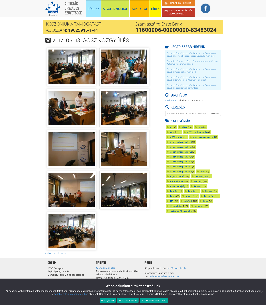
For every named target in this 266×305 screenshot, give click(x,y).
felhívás (197, 186)
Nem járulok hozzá (128, 300)
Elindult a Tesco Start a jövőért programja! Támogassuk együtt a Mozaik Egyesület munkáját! (191, 86)
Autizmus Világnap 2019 (181, 142)
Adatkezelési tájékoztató (154, 300)
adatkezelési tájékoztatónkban (71, 294)
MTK (172, 201)
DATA (203, 171)
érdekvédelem (177, 181)
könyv (173, 196)
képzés (173, 191)
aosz (172, 132)
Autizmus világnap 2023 (181, 156)
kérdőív (191, 191)
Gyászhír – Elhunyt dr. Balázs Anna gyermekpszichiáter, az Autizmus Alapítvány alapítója (192, 62)
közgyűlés (190, 196)
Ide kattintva (171, 100)
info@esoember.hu (177, 268)
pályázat (188, 201)
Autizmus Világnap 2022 (181, 151)
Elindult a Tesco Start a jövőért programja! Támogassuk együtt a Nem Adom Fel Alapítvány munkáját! (191, 78)
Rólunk (93, 9)
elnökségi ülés (201, 176)
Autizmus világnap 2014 (204, 137)
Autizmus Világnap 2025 (181, 166)
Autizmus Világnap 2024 (181, 161)
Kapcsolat (139, 9)
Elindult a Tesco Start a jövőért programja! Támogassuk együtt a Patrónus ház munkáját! (191, 70)
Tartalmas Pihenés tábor (181, 210)
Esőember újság (177, 186)
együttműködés (177, 176)
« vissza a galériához (55, 253)
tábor (205, 201)
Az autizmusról (115, 9)
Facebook (205, 8)
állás (201, 127)
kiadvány (209, 191)
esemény (198, 181)
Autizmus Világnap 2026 (181, 171)
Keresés (215, 113)
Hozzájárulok (107, 300)
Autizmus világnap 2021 (181, 147)
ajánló (184, 127)
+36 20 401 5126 (106, 268)
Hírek (155, 9)
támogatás (200, 206)
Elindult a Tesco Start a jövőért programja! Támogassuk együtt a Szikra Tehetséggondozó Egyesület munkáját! (191, 54)
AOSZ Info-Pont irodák (197, 132)
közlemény (209, 196)
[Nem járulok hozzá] (262, 291)
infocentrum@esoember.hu (164, 276)
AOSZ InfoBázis (177, 137)
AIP (171, 127)
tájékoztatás (176, 206)
